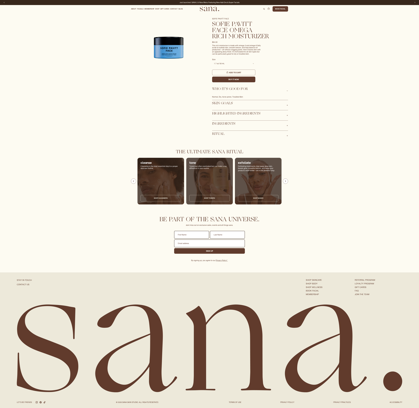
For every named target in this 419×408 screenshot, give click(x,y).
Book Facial (280, 9)
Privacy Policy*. (222, 260)
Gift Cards (360, 287)
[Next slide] (414, 2)
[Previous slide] (4, 2)
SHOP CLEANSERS (161, 198)
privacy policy (287, 402)
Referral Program (365, 280)
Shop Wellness (314, 287)
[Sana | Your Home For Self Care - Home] (209, 9)
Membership (312, 294)
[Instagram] (36, 402)
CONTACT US (23, 284)
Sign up (209, 251)
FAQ (357, 291)
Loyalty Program (364, 283)
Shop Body (312, 283)
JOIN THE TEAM (362, 294)
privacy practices (342, 402)
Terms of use (235, 402)
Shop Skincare (314, 280)
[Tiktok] (44, 402)
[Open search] (264, 9)
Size (214, 59)
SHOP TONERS (209, 198)
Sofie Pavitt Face (220, 19)
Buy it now (233, 79)
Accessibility (396, 402)
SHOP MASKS (258, 198)
